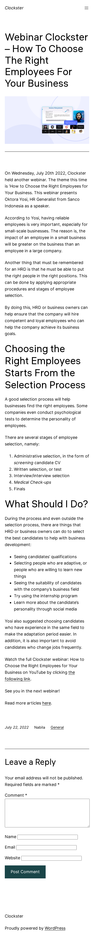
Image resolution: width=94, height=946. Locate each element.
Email (10, 847)
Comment (16, 795)
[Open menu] (86, 8)
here (46, 703)
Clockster (14, 7)
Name (10, 836)
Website (12, 857)
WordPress (55, 928)
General (57, 727)
